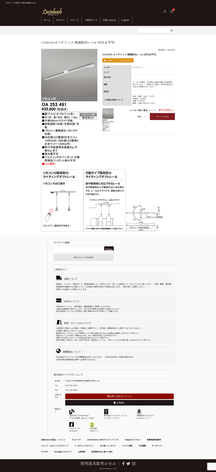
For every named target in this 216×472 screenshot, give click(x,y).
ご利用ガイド (90, 20)
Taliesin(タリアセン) (132, 440)
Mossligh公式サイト (94, 429)
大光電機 (142, 446)
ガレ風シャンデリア (108, 446)
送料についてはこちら (129, 284)
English (125, 20)
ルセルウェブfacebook (74, 429)
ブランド (74, 20)
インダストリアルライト (84, 446)
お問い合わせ (109, 20)
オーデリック (157, 446)
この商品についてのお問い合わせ (119, 60)
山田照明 (81, 452)
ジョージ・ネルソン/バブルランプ (54, 446)
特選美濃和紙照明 (154, 440)
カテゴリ (60, 20)
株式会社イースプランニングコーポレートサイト (115, 416)
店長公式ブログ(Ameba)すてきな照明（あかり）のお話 (81, 416)
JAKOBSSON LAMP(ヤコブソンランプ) (102, 440)
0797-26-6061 (71, 385)
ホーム (47, 20)
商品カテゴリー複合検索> (84, 257)
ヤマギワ (44, 452)
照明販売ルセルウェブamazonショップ (145, 416)
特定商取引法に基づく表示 (102, 452)
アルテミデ (76, 440)
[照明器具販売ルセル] (52, 12)
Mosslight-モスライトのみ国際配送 (71, 357)
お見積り (120, 402)
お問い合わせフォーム (120, 396)
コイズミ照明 (127, 446)
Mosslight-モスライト (63, 452)
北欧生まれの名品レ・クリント (53, 440)
